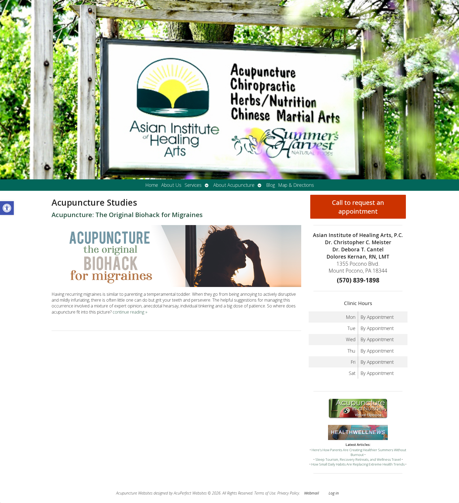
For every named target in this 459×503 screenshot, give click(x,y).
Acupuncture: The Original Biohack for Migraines (127, 214)
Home (151, 185)
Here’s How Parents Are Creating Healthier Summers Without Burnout (359, 452)
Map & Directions (296, 185)
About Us (171, 185)
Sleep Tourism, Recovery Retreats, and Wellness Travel (358, 459)
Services (193, 185)
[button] (7, 208)
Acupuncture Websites (134, 493)
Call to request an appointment (358, 206)
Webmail (311, 493)
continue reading (130, 312)
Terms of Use (264, 493)
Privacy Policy (288, 493)
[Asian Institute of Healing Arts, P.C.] (229, 89)
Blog (270, 185)
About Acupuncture (233, 185)
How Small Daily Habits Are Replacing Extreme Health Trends (358, 464)
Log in (334, 493)
